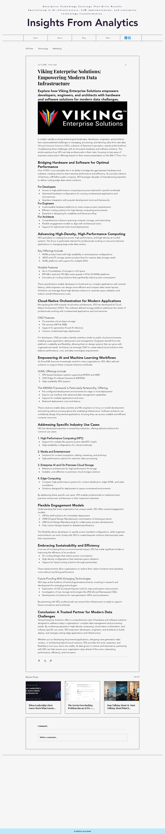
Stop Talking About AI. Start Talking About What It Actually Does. (121, 707)
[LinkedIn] (126, 38)
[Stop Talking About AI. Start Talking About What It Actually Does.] (121, 691)
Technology (43, 48)
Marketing (57, 48)
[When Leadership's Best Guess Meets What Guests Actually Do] (43, 691)
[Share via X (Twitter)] (45, 660)
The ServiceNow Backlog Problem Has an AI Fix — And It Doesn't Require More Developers (82, 707)
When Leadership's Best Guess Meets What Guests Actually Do (41, 707)
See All (136, 677)
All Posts (29, 48)
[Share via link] (51, 660)
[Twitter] (129, 38)
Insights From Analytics (82, 23)
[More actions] (125, 64)
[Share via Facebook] (39, 660)
